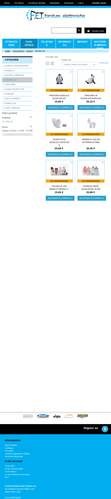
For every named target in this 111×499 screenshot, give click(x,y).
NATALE (29, 51)
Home (7, 51)
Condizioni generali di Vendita (17, 454)
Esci (7, 477)
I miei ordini (10, 466)
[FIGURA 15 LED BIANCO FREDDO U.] (59, 170)
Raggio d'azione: (9, 130)
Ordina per (66, 60)
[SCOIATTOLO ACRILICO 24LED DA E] (59, 123)
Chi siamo (9, 451)
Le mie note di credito (14, 469)
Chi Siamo (19, 3)
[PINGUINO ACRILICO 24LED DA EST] (59, 79)
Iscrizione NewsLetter (14, 456)
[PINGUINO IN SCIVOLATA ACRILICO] (91, 79)
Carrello (99, 3)
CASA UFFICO (18, 51)
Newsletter (55, 3)
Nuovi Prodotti (11, 445)
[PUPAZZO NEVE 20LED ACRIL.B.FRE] (91, 170)
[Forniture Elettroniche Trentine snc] (55, 15)
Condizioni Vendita (36, 3)
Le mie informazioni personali (17, 474)
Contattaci (9, 448)
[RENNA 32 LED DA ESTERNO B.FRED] (91, 123)
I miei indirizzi (10, 471)
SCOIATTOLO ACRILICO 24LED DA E (59, 142)
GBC (9, 121)
